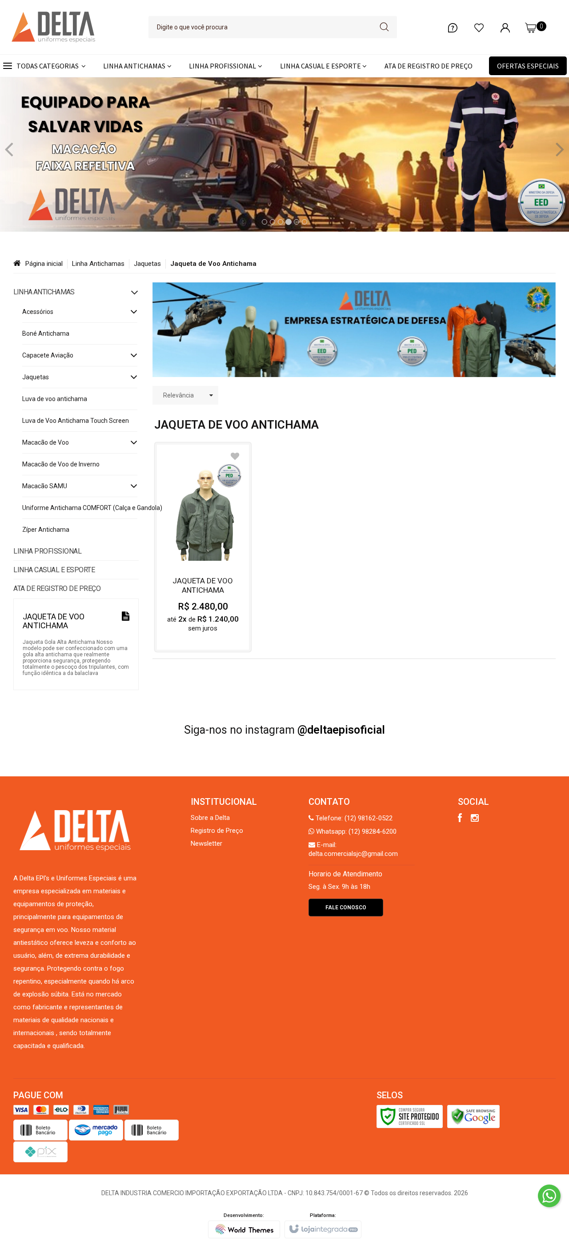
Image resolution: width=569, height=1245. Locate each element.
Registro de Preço (217, 831)
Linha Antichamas (98, 264)
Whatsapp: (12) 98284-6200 (355, 831)
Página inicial (44, 264)
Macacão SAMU (44, 486)
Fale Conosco (345, 907)
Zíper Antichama (45, 529)
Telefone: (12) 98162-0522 (353, 818)
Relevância (178, 395)
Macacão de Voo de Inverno (61, 464)
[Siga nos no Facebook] (460, 819)
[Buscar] (384, 27)
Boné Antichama (45, 333)
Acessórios (37, 311)
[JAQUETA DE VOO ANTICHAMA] (203, 547)
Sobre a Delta (210, 818)
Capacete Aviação (47, 355)
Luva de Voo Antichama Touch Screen (75, 420)
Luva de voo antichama (54, 398)
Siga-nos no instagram (284, 729)
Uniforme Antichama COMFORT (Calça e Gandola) (79, 507)
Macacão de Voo (45, 442)
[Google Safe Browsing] (473, 1116)
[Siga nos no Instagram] (475, 819)
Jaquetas (147, 264)
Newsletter (206, 843)
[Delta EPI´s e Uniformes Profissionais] (53, 27)
